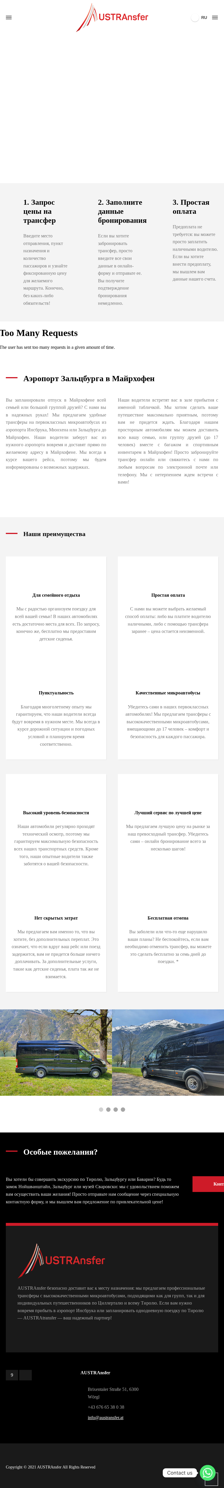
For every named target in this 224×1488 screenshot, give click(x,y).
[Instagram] (25, 1375)
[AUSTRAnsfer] (112, 17)
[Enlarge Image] (167, 1052)
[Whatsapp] (208, 1473)
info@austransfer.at (105, 1417)
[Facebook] (12, 1375)
